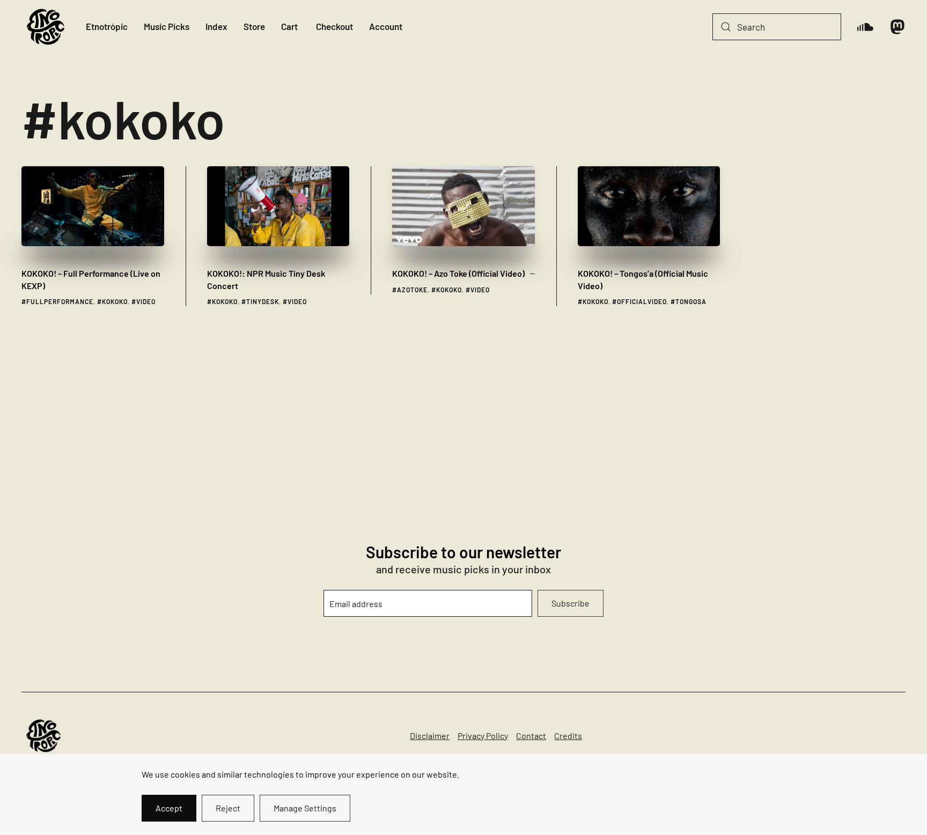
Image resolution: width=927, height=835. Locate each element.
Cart (289, 26)
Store (254, 26)
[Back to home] (45, 27)
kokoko (115, 301)
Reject (228, 808)
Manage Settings (305, 808)
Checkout (334, 26)
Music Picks (166, 26)
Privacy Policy (483, 735)
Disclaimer (430, 735)
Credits (568, 735)
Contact (531, 735)
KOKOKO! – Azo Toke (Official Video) (458, 273)
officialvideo (642, 301)
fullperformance (59, 301)
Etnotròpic (107, 26)
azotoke (412, 289)
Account (385, 26)
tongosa (691, 301)
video (146, 301)
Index (216, 26)
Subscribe (570, 603)
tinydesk (262, 301)
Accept (169, 808)
